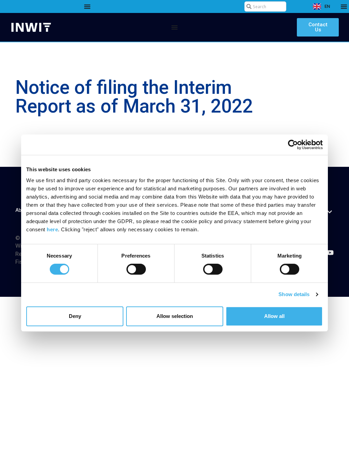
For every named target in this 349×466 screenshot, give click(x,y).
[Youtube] (330, 252)
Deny (75, 316)
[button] (329, 212)
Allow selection (174, 316)
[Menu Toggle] (87, 6)
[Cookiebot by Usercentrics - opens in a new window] (293, 145)
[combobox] (265, 6)
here (52, 229)
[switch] (136, 269)
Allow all (274, 316)
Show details (293, 294)
